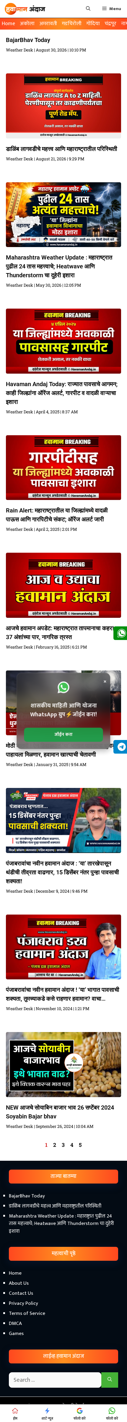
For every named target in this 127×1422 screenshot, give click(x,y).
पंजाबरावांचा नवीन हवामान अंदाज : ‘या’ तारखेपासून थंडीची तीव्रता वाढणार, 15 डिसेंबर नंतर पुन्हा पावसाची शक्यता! (62, 872)
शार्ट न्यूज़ (47, 1418)
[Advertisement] (63, 1349)
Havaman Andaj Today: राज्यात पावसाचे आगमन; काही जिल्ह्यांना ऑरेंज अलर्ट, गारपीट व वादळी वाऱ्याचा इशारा (62, 393)
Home (8, 23)
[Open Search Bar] (88, 9)
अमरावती (48, 23)
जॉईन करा (63, 735)
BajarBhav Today (28, 39)
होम (15, 1418)
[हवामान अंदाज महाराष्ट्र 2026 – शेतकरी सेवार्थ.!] (25, 9)
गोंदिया (93, 23)
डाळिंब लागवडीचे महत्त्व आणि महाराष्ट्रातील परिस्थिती (61, 148)
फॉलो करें (80, 1418)
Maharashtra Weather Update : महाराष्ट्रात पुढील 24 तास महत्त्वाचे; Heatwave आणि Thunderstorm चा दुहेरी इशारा (59, 266)
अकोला (27, 23)
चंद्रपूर (110, 23)
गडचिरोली (72, 23)
